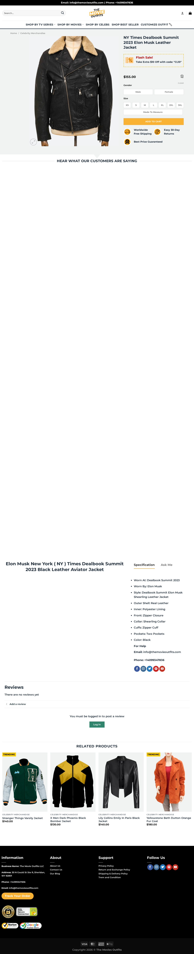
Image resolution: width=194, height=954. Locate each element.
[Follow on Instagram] (143, 669)
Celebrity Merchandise (32, 33)
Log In (97, 724)
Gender (128, 85)
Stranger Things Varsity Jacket (22, 818)
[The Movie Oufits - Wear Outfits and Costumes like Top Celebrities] (97, 13)
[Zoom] (33, 142)
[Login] (182, 13)
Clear (181, 83)
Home (13, 33)
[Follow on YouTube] (162, 669)
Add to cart (153, 121)
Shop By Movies (69, 24)
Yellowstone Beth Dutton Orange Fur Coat (169, 819)
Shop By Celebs (98, 24)
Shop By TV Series (39, 24)
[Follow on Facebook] (137, 669)
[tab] (144, 565)
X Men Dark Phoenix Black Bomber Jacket (68, 819)
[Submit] (62, 13)
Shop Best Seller (125, 24)
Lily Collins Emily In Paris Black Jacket (119, 819)
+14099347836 (154, 660)
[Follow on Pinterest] (156, 669)
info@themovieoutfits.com (162, 652)
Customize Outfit (154, 24)
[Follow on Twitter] (149, 669)
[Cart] (190, 13)
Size (126, 98)
